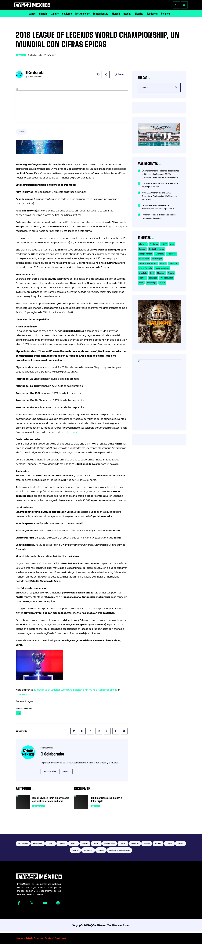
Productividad (167, 278)
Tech (141, 282)
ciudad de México (156, 249)
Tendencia (38, 806)
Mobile (171, 273)
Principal (153, 278)
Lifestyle (143, 273)
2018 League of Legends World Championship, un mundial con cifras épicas (75, 689)
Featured (171, 254)
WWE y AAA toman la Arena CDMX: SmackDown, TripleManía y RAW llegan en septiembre (159, 196)
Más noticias (50, 771)
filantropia (157, 258)
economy (160, 254)
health (163, 263)
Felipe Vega (144, 258)
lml (18, 713)
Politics (142, 278)
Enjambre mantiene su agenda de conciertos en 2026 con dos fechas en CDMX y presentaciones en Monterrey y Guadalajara (160, 174)
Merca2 (95, 806)
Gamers (20, 55)
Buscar (145, 87)
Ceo (172, 244)
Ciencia (142, 249)
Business (154, 244)
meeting (160, 273)
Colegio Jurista (145, 254)
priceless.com (69, 432)
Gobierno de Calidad (147, 263)
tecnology (151, 282)
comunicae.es (23, 694)
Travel (162, 282)
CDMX (164, 244)
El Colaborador (36, 55)
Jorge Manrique (162, 268)
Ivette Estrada (145, 268)
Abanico (142, 244)
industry (173, 263)
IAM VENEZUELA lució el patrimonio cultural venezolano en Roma (50, 799)
